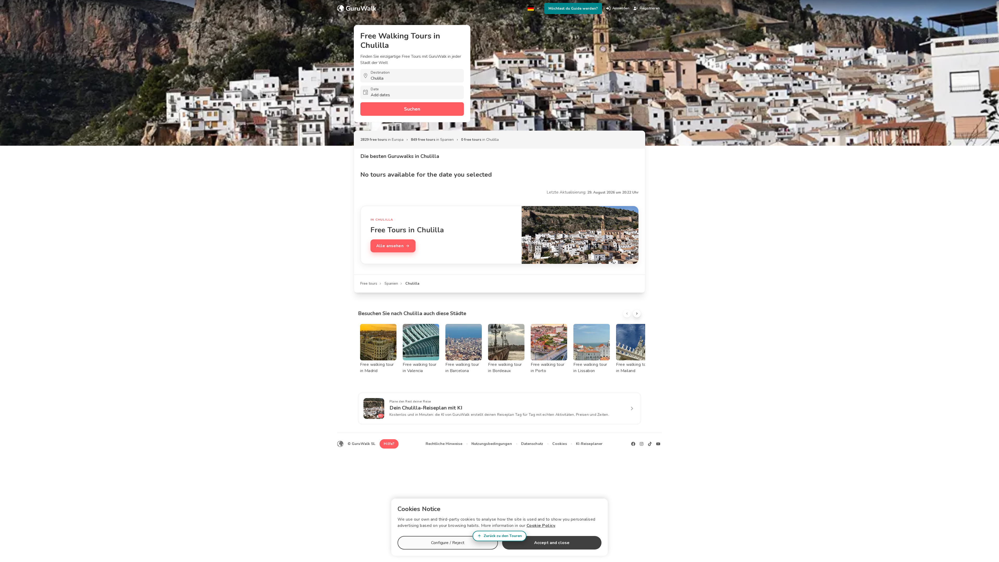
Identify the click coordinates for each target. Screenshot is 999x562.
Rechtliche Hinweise (444, 443)
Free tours (368, 283)
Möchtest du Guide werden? (573, 8)
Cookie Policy (541, 525)
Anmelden (620, 8)
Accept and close (551, 543)
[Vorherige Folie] (627, 313)
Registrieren (650, 8)
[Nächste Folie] (637, 313)
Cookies (559, 443)
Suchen (412, 109)
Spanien (391, 283)
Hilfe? (389, 443)
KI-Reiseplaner (589, 443)
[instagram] (641, 444)
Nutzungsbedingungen (491, 443)
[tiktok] (650, 444)
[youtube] (658, 444)
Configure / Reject (447, 543)
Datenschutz (532, 443)
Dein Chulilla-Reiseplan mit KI (425, 407)
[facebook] (633, 444)
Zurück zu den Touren (503, 535)
